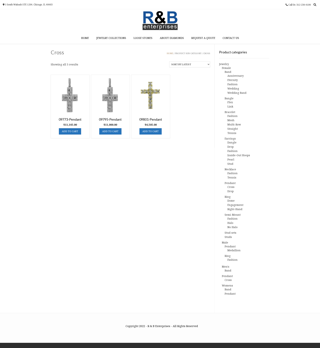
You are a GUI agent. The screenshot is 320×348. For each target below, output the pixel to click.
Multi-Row (234, 124)
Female (226, 68)
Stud (230, 163)
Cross (230, 187)
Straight (232, 128)
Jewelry (224, 64)
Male (225, 242)
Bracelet (230, 112)
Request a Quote (203, 38)
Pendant (230, 183)
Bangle (229, 98)
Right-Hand (234, 209)
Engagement (235, 205)
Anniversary (235, 75)
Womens (227, 285)
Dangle (231, 142)
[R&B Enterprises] (160, 20)
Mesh (230, 120)
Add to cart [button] (70, 131)
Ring (228, 196)
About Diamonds (172, 38)
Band (228, 72)
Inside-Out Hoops (238, 155)
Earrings (230, 138)
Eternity (232, 80)
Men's (225, 266)
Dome (231, 200)
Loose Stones (143, 38)
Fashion (232, 84)
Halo (230, 223)
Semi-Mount (233, 214)
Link (230, 106)
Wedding (233, 88)
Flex (230, 102)
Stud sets (230, 232)
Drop (230, 146)
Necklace (230, 169)
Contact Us (231, 38)
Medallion (234, 250)
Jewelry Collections (111, 38)
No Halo (232, 227)
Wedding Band (236, 93)
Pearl (230, 159)
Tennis (231, 133)
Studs (228, 237)
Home (85, 38)
